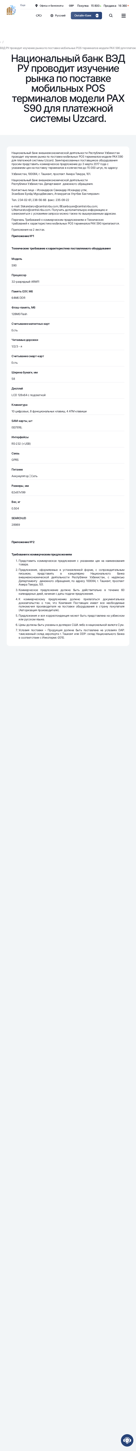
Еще (22, 5)
